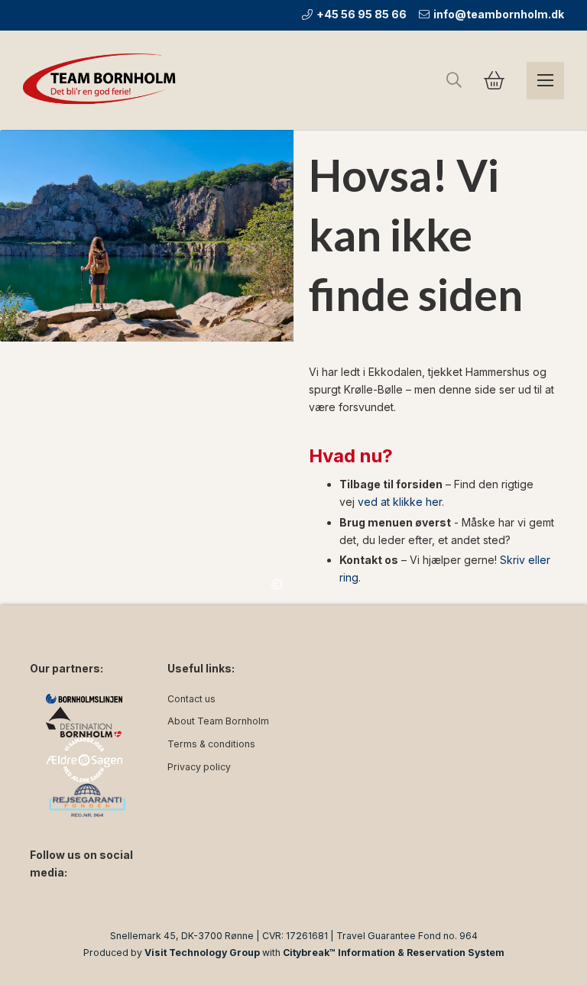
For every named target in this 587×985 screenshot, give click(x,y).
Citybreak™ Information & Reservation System (393, 952)
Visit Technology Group (202, 952)
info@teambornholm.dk (498, 14)
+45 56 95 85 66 (361, 14)
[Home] (103, 80)
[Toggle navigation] (545, 80)
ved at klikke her (400, 501)
